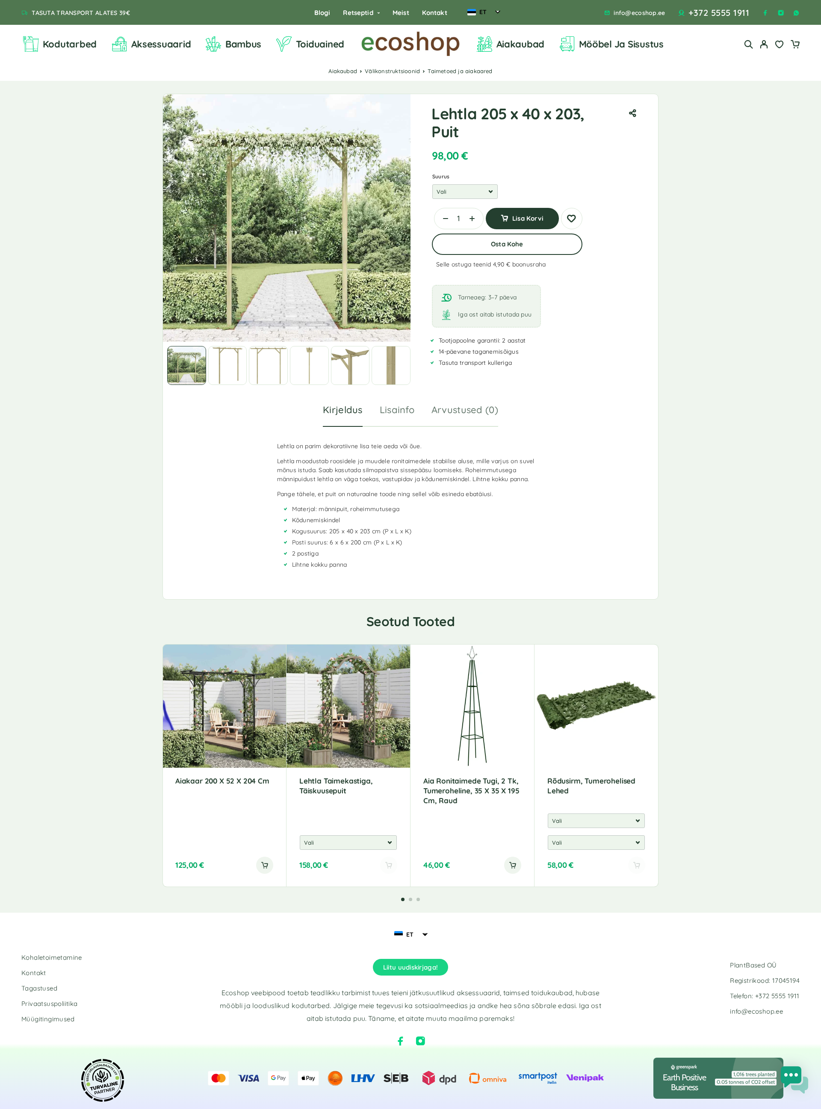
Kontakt (434, 13)
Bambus (243, 44)
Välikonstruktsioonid (392, 71)
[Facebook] (765, 13)
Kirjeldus (343, 410)
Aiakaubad (520, 44)
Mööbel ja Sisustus (621, 44)
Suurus (440, 176)
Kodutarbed (70, 44)
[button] (264, 865)
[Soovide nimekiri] (779, 45)
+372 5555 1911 (718, 13)
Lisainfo (397, 410)
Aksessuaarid (161, 44)
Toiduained (320, 44)
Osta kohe (507, 244)
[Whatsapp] (796, 13)
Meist (401, 13)
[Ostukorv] (795, 45)
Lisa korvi (527, 215)
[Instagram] (781, 13)
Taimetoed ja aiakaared (460, 71)
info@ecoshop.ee (639, 13)
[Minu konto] (764, 44)
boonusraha (529, 264)
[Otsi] (748, 44)
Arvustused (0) (464, 410)
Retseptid (358, 13)
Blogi (322, 13)
